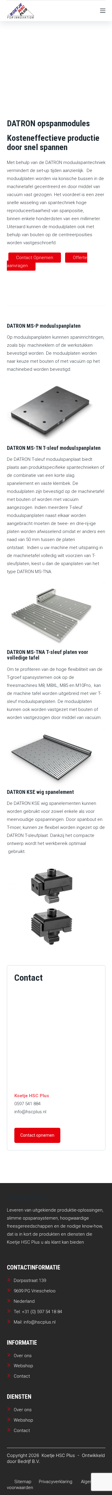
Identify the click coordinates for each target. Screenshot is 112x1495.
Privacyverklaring (55, 1481)
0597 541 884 (27, 1103)
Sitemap (22, 1481)
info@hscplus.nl (30, 1111)
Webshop (23, 1365)
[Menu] (102, 10)
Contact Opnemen (34, 257)
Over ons (23, 1355)
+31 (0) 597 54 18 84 (42, 1311)
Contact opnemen (37, 1135)
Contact (22, 1376)
